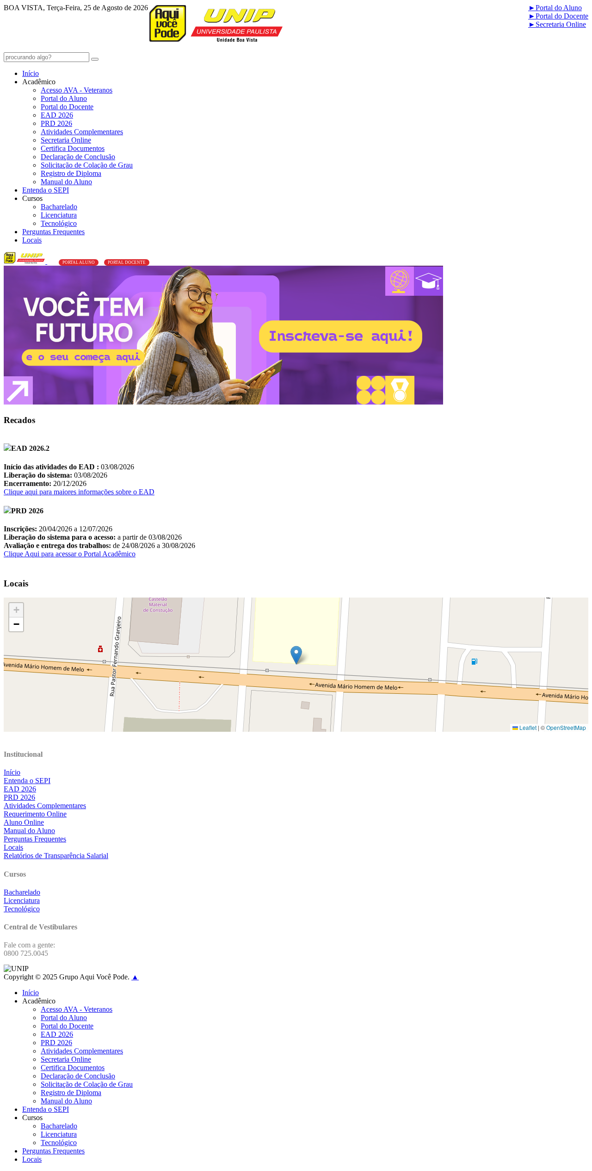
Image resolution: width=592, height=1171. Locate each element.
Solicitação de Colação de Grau (87, 165)
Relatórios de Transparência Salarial (56, 856)
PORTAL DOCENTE (127, 262)
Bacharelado (59, 207)
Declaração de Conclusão (78, 157)
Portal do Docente (558, 16)
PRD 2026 (56, 123)
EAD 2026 (57, 115)
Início (30, 73)
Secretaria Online (557, 24)
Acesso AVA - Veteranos (76, 90)
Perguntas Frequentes (53, 232)
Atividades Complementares (82, 132)
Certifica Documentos (73, 148)
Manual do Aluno (66, 182)
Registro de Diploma (71, 173)
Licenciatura (59, 215)
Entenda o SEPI (45, 190)
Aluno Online (24, 822)
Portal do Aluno (555, 8)
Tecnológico (59, 223)
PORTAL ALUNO (78, 262)
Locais (32, 240)
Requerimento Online (35, 814)
